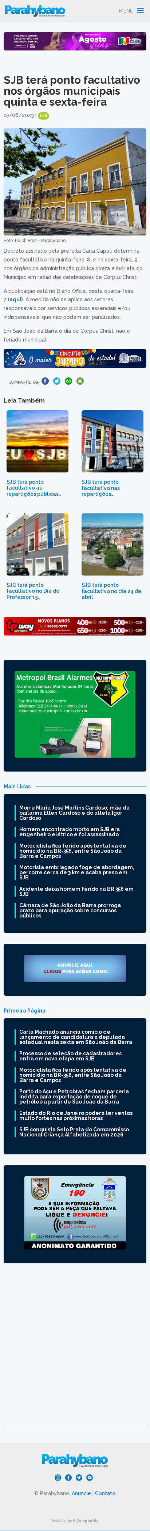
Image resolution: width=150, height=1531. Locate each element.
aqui (15, 299)
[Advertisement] (75, 1349)
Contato (105, 1493)
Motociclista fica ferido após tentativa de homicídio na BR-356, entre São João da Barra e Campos (72, 851)
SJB (43, 116)
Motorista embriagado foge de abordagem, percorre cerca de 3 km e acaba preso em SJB (76, 872)
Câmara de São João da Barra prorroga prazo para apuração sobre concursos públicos (70, 910)
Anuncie (81, 1493)
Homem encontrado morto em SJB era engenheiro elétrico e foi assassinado (69, 832)
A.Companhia (86, 1521)
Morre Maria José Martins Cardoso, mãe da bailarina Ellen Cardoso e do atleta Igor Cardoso (74, 813)
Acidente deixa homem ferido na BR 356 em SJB (76, 891)
